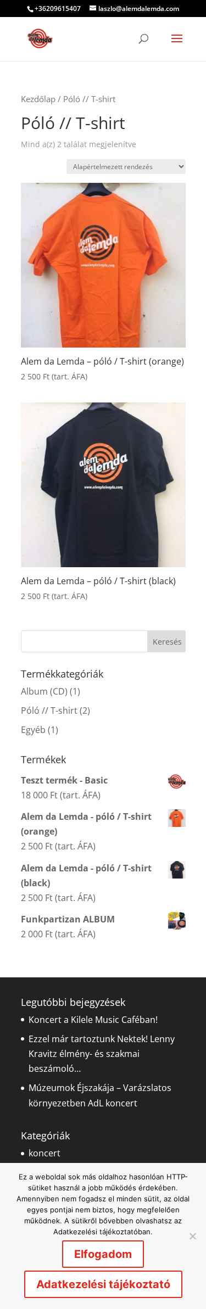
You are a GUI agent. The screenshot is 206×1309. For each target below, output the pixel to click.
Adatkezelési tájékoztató (103, 1284)
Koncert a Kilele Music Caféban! (93, 1020)
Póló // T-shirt (49, 710)
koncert (44, 1153)
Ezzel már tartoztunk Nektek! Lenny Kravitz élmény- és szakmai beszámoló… (102, 1054)
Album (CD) (44, 691)
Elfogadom (103, 1254)
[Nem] (192, 1235)
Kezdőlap (38, 98)
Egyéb (33, 730)
